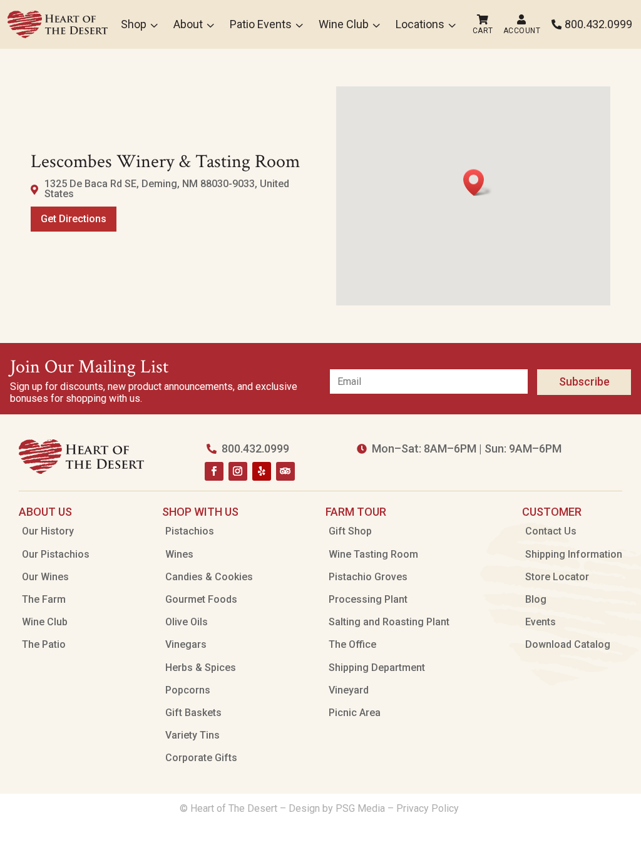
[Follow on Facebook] (214, 471)
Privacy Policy (428, 808)
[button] (477, 182)
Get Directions (73, 219)
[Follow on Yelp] (261, 471)
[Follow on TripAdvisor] (285, 471)
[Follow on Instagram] (237, 471)
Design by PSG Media (337, 808)
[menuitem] (58, 24)
